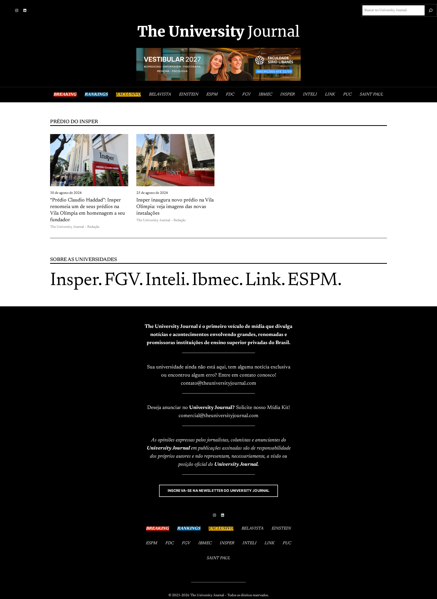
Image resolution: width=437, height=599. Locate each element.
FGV (121, 281)
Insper (74, 281)
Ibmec (215, 281)
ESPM (312, 281)
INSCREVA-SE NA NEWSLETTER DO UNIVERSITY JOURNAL (219, 491)
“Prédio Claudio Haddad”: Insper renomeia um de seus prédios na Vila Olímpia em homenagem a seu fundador (87, 210)
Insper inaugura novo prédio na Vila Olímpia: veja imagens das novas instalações (175, 207)
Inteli (165, 281)
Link (263, 281)
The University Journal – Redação (74, 227)
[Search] (431, 10)
